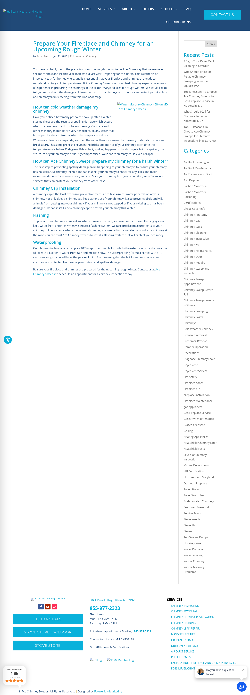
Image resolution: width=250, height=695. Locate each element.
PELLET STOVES (181, 657)
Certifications (192, 203)
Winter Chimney (194, 561)
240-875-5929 (142, 631)
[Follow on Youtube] (48, 606)
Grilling (188, 431)
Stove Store (48, 645)
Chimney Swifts (193, 317)
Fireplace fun (192, 389)
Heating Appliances (196, 437)
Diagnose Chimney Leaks (199, 359)
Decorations (191, 353)
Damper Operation (196, 347)
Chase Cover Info (194, 209)
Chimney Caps (193, 227)
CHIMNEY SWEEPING (184, 611)
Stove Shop (191, 525)
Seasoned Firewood (196, 507)
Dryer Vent (191, 365)
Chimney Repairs (194, 262)
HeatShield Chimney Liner (200, 443)
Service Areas (192, 513)
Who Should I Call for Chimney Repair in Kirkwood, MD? (197, 116)
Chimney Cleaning (195, 233)
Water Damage (193, 549)
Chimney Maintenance (198, 251)
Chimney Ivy (191, 244)
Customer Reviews (195, 341)
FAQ (188, 9)
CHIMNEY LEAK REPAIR (185, 628)
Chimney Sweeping (196, 311)
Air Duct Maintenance (197, 168)
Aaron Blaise (44, 56)
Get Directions (178, 22)
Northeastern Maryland (199, 477)
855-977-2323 (105, 608)
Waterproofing (193, 555)
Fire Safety (190, 377)
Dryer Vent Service (195, 371)
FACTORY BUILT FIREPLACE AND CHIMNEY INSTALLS (203, 663)
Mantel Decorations (196, 465)
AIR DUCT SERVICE (182, 651)
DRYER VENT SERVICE (184, 646)
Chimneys (190, 323)
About (127, 9)
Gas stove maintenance (199, 419)
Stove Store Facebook (48, 632)
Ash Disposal (192, 180)
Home (86, 9)
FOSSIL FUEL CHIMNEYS (186, 668)
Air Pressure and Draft (198, 174)
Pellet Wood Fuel (194, 495)
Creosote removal (195, 335)
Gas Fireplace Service (197, 413)
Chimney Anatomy (195, 215)
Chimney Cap (192, 220)
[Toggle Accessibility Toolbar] (7, 339)
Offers (148, 9)
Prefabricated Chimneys (199, 501)
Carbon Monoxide (195, 186)
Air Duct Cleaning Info (197, 162)
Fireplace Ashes (194, 383)
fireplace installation (197, 395)
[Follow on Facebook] (41, 606)
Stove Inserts (192, 519)
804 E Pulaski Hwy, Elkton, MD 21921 (113, 600)
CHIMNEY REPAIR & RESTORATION (192, 617)
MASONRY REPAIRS (183, 634)
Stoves (188, 531)
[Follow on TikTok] (54, 606)
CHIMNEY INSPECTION (185, 606)
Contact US (222, 15)
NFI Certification (194, 471)
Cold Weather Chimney (83, 56)
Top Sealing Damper (197, 537)
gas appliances (193, 407)
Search (211, 44)
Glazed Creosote (194, 425)
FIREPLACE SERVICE (183, 640)
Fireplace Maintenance (198, 401)
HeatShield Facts (194, 449)
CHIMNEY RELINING (183, 623)
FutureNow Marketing (108, 691)
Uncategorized (193, 543)
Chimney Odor (193, 257)
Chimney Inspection (196, 239)
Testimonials (47, 619)
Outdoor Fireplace (195, 483)
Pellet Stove (191, 489)
